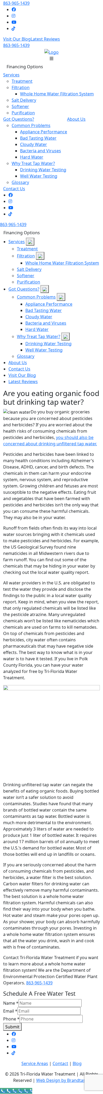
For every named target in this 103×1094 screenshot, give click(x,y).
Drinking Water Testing (43, 170)
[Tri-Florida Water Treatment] (51, 52)
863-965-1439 (16, 3)
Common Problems (31, 125)
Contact (60, 1063)
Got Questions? (18, 119)
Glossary (20, 182)
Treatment (22, 81)
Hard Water (31, 157)
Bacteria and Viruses (40, 151)
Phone (11, 1019)
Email (10, 1011)
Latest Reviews (45, 39)
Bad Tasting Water (38, 138)
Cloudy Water (33, 144)
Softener (20, 106)
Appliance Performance (43, 132)
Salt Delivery (24, 100)
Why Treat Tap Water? (33, 163)
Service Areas (34, 1063)
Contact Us (14, 189)
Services (11, 75)
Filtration (21, 87)
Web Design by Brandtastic (63, 1080)
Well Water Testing (38, 176)
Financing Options (25, 67)
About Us (76, 119)
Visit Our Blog (17, 39)
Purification (23, 113)
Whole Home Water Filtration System (57, 94)
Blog (77, 1063)
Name (10, 1003)
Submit (12, 1027)
